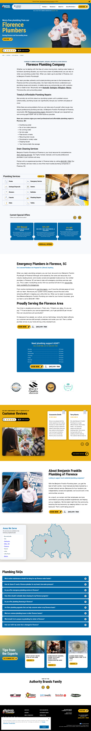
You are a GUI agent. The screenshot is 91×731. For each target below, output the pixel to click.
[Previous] (74, 217)
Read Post (29, 660)
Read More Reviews (78, 454)
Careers (26, 712)
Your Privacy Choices (85, 723)
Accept (44, 726)
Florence (21, 55)
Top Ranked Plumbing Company (47, 1)
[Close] (48, 718)
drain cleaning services (24, 155)
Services (26, 710)
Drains (49, 662)
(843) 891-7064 (55, 10)
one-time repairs (42, 289)
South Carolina (15, 55)
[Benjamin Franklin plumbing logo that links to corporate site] (6, 6)
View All (40, 176)
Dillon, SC (7, 544)
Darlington (7, 541)
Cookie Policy (12, 723)
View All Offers (45, 244)
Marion (6, 556)
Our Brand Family (44, 712)
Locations (8, 55)
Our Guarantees (44, 710)
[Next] (79, 217)
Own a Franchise (28, 715)
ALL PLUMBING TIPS (9, 658)
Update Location (18, 7)
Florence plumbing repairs (36, 112)
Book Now (82, 6)
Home (3, 55)
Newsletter (43, 715)
